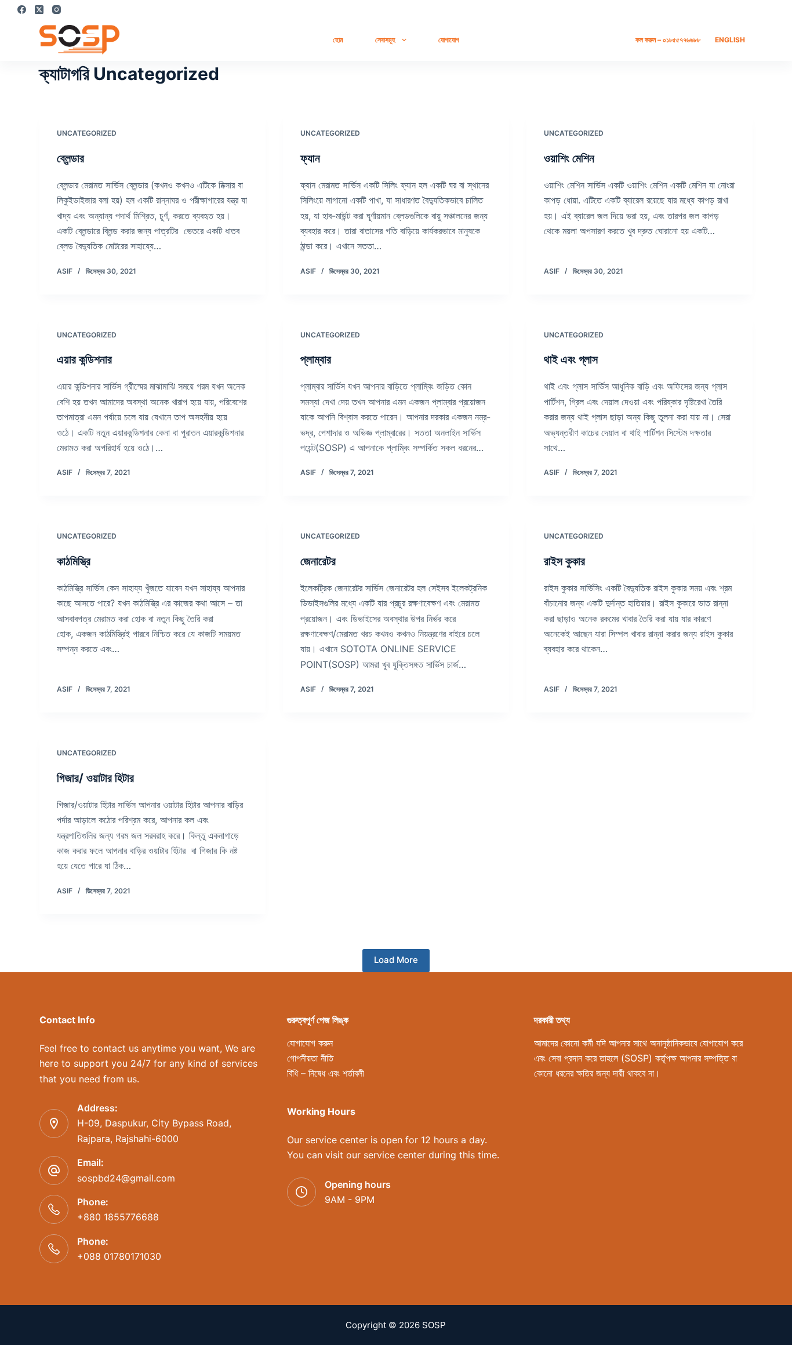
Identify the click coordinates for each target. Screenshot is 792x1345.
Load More (396, 959)
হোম (338, 39)
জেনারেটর (318, 561)
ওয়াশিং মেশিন (569, 158)
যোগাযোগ (448, 39)
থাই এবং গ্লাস (571, 359)
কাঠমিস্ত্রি (73, 561)
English (730, 39)
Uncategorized (87, 133)
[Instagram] (56, 9)
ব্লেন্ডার (70, 158)
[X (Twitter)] (39, 9)
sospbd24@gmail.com (126, 1178)
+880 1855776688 (118, 1217)
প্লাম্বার (315, 359)
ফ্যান (310, 158)
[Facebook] (21, 9)
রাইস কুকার (564, 561)
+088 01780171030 (119, 1256)
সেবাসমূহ (385, 39)
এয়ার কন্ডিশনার (84, 359)
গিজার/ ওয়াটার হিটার (95, 778)
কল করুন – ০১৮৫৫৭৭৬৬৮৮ (667, 39)
